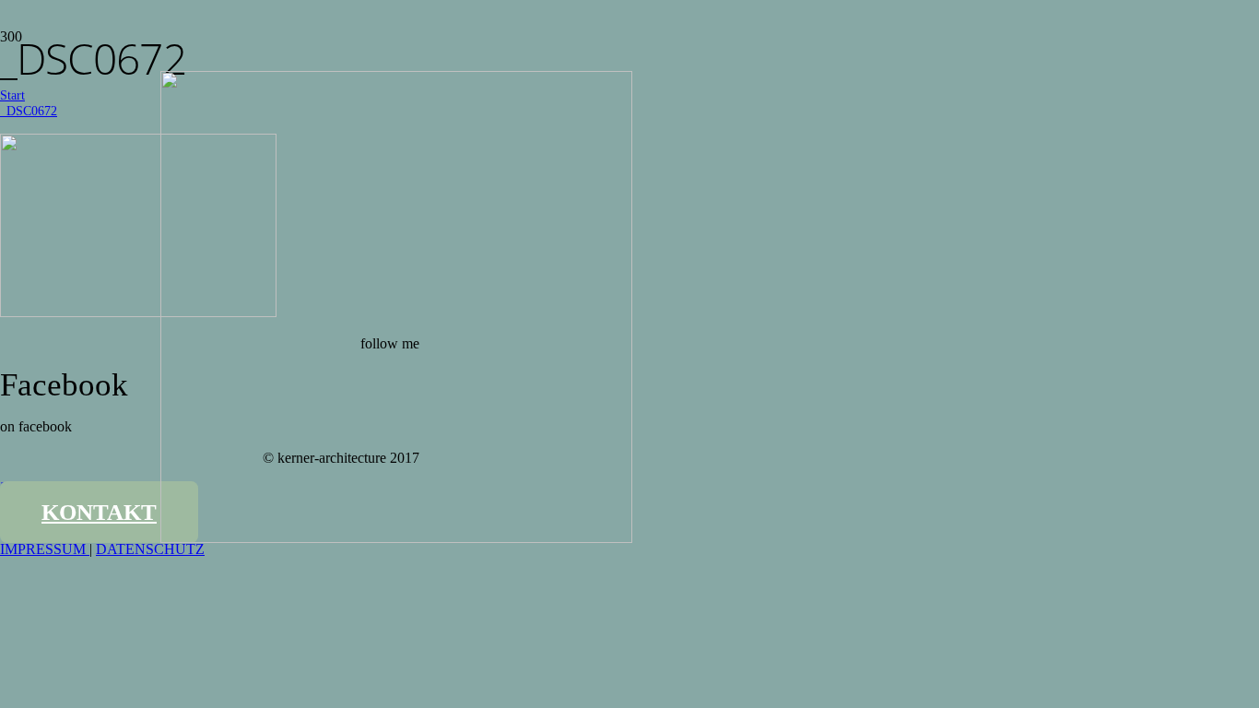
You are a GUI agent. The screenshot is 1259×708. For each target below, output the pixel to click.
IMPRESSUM (44, 549)
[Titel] (396, 538)
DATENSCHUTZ (150, 549)
